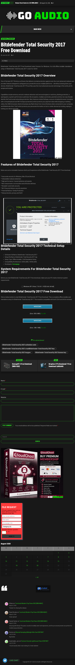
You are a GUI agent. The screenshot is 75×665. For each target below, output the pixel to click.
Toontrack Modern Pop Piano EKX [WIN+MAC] (29, 603)
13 (37, 561)
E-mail (3, 389)
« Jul (37, 577)
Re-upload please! (38, 340)
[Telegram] (5, 660)
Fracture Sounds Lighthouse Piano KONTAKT (35, 641)
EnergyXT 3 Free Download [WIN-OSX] (22, 365)
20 (37, 565)
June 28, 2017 (6, 55)
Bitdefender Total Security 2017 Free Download (33, 47)
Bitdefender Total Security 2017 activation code (19, 345)
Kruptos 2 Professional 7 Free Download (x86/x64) (60, 365)
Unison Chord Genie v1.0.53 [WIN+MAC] (26, 3)
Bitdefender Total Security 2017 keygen (16, 352)
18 (16, 565)
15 (58, 561)
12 (27, 561)
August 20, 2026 (45, 3)
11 (16, 561)
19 (27, 565)
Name (3, 380)
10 (6, 561)
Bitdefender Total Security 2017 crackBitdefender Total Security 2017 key (28, 349)
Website (3, 397)
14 (48, 561)
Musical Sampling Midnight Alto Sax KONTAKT (29, 632)
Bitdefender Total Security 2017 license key (50, 352)
